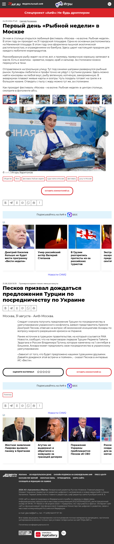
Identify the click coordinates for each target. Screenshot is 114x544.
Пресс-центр (100, 475)
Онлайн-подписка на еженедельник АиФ (73, 475)
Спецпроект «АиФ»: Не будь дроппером (57, 13)
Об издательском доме (40, 475)
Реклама (23, 475)
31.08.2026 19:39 (9, 283)
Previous (8, 134)
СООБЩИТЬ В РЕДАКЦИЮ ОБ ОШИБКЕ (35, 481)
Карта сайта (78, 478)
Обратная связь (47, 478)
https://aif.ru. (86, 520)
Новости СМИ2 (57, 274)
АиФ (7, 172)
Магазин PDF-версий (28, 478)
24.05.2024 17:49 (10, 21)
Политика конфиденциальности (34, 525)
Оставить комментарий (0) (57, 191)
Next (106, 134)
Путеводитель (64, 478)
